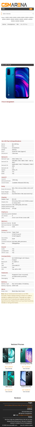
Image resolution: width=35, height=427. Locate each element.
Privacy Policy (17, 405)
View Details (8, 368)
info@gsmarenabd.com (25, 415)
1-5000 (7, 17)
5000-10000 (13, 17)
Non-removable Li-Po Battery (20, 284)
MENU (3, 8)
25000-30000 (15, 19)
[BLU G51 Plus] (17, 83)
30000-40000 (24, 19)
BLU (17, 24)
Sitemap (29, 407)
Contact (29, 405)
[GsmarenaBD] (14, 4)
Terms (24, 405)
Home (4, 24)
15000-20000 (29, 17)
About (10, 405)
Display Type (5, 199)
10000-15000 (20, 17)
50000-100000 (20, 21)
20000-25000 (6, 19)
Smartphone (11, 24)
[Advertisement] (17, 44)
